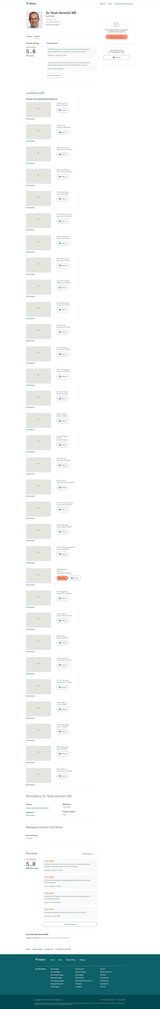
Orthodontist (104, 978)
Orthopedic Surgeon (57, 981)
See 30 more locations (117, 37)
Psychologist (55, 987)
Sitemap (82, 960)
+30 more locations (52, 24)
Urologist (78, 987)
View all (102, 987)
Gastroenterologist (57, 975)
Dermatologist (55, 972)
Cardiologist (55, 969)
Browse (102, 4)
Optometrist (79, 978)
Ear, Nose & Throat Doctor (84, 981)
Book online (62, 578)
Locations (29, 36)
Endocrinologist (80, 972)
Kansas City (49, 949)
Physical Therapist (57, 984)
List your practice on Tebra (124, 4)
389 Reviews (30, 55)
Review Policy (70, 960)
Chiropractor (79, 969)
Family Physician (106, 972)
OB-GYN (103, 975)
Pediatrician (104, 981)
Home (28, 949)
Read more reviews (54, 75)
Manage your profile (32, 937)
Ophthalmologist (56, 978)
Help (110, 4)
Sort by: (87, 854)
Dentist (102, 969)
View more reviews (70, 924)
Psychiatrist (104, 984)
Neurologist (79, 975)
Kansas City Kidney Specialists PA (37, 808)
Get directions (30, 118)
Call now (118, 57)
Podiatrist (78, 984)
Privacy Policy (121, 1000)
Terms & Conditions (107, 1000)
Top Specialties (40, 969)
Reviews (37, 36)
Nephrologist (30, 815)
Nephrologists (38, 949)
